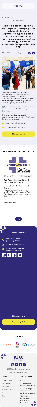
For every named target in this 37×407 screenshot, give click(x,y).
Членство (5, 387)
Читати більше (10, 202)
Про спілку (6, 383)
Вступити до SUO (18, 322)
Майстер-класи (7, 390)
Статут (22, 380)
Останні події (7, 393)
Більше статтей (18, 134)
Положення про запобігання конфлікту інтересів (27, 391)
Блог (4, 396)
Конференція (7, 380)
